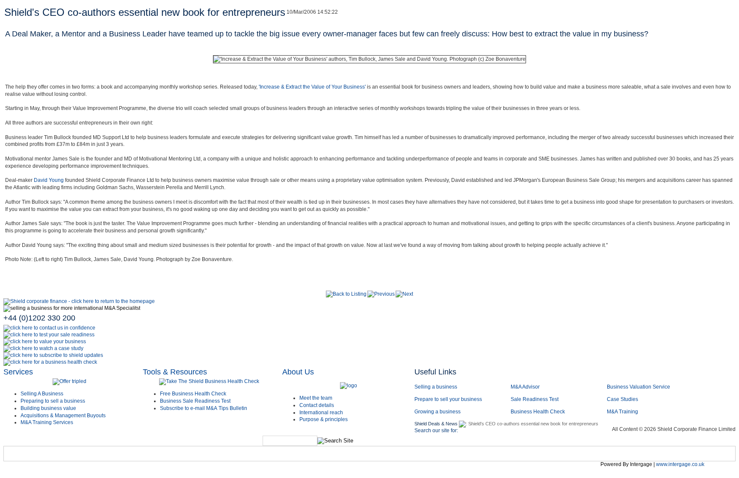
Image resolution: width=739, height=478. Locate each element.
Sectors (95, 455)
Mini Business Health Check (436, 455)
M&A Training (622, 412)
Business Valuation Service (638, 387)
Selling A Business (42, 394)
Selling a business (435, 387)
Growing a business (437, 412)
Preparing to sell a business (53, 401)
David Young (49, 180)
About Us (298, 372)
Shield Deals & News (436, 423)
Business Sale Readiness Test (195, 401)
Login (583, 455)
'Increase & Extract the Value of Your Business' (312, 87)
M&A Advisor (526, 387)
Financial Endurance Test (525, 455)
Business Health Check (538, 412)
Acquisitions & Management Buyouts (63, 416)
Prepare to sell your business (448, 399)
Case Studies (622, 399)
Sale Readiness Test (535, 399)
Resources (366, 455)
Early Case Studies (190, 455)
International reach (321, 413)
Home (20, 455)
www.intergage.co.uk (680, 464)
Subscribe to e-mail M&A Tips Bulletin (203, 408)
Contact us (320, 455)
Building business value (48, 408)
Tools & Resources (175, 372)
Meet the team (315, 398)
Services (18, 372)
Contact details (316, 405)
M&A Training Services (47, 422)
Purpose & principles (323, 419)
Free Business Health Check (193, 394)
